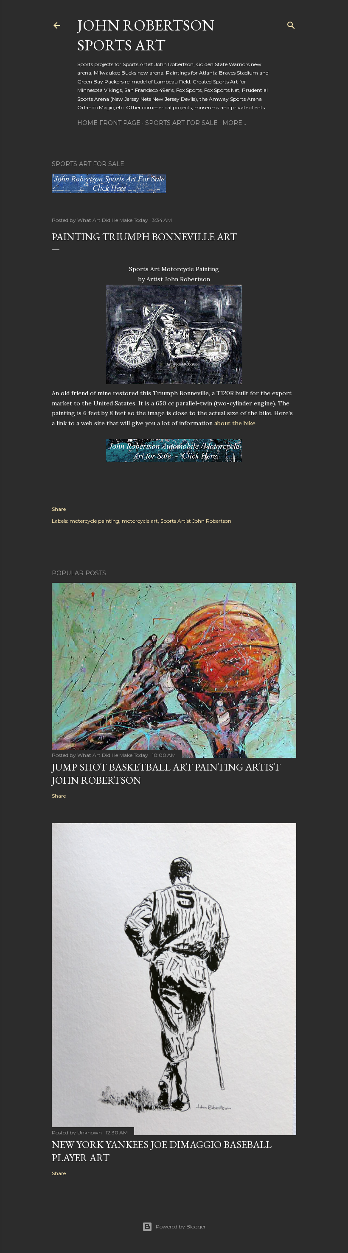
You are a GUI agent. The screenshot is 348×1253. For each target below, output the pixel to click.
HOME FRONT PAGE (108, 123)
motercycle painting (94, 521)
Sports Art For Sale (181, 123)
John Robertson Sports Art (145, 35)
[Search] (291, 23)
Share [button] (59, 509)
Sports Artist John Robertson (195, 521)
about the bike (234, 423)
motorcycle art (140, 521)
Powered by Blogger (181, 1226)
